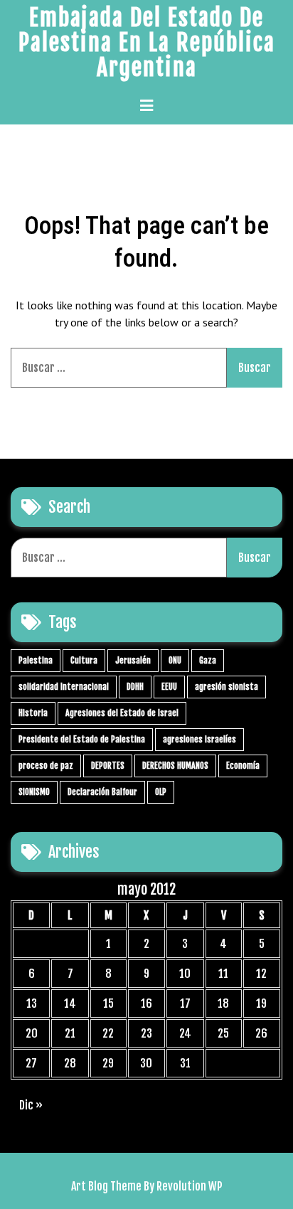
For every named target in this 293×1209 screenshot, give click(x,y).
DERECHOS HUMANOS (175, 765)
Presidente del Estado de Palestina (81, 739)
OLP (160, 792)
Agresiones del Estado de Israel (122, 713)
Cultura (83, 660)
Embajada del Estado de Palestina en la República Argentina (146, 43)
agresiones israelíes (199, 739)
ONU (175, 660)
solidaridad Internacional (63, 686)
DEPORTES (107, 765)
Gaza (207, 660)
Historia (33, 713)
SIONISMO (34, 792)
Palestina (35, 660)
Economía (243, 765)
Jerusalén (133, 660)
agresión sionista (226, 686)
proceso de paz (45, 765)
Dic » (31, 1105)
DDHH (135, 686)
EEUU (169, 686)
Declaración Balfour (102, 792)
